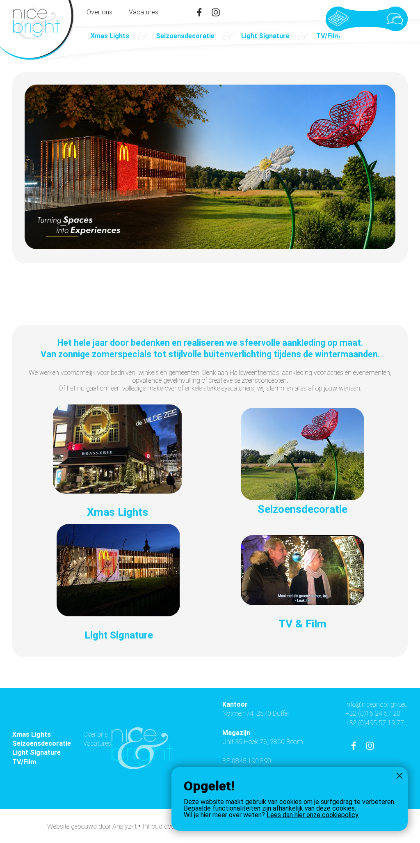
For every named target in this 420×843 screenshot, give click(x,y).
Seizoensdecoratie (185, 36)
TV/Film (328, 36)
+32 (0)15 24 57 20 (372, 713)
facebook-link (199, 12)
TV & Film (302, 623)
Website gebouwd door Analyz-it (92, 826)
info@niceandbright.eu (376, 704)
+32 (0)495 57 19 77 (374, 723)
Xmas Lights (110, 36)
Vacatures (143, 12)
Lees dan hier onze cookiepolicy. (313, 815)
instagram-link (216, 12)
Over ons (99, 12)
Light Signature (265, 36)
